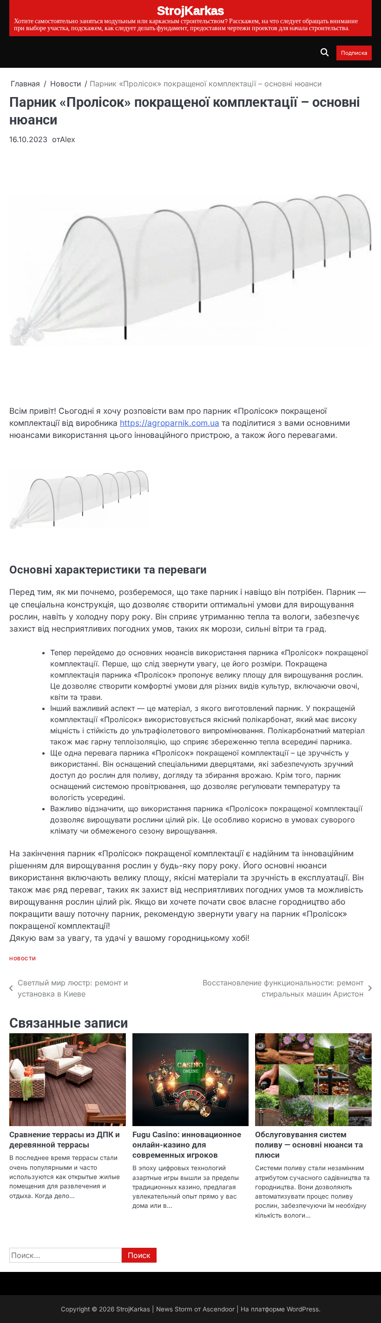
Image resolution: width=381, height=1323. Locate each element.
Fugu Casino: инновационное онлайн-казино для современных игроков (186, 1145)
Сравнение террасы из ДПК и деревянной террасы (64, 1139)
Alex (67, 139)
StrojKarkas (133, 1309)
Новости (22, 958)
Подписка (354, 53)
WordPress (303, 1309)
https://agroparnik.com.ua (169, 423)
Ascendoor (219, 1309)
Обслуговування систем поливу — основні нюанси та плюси (309, 1145)
